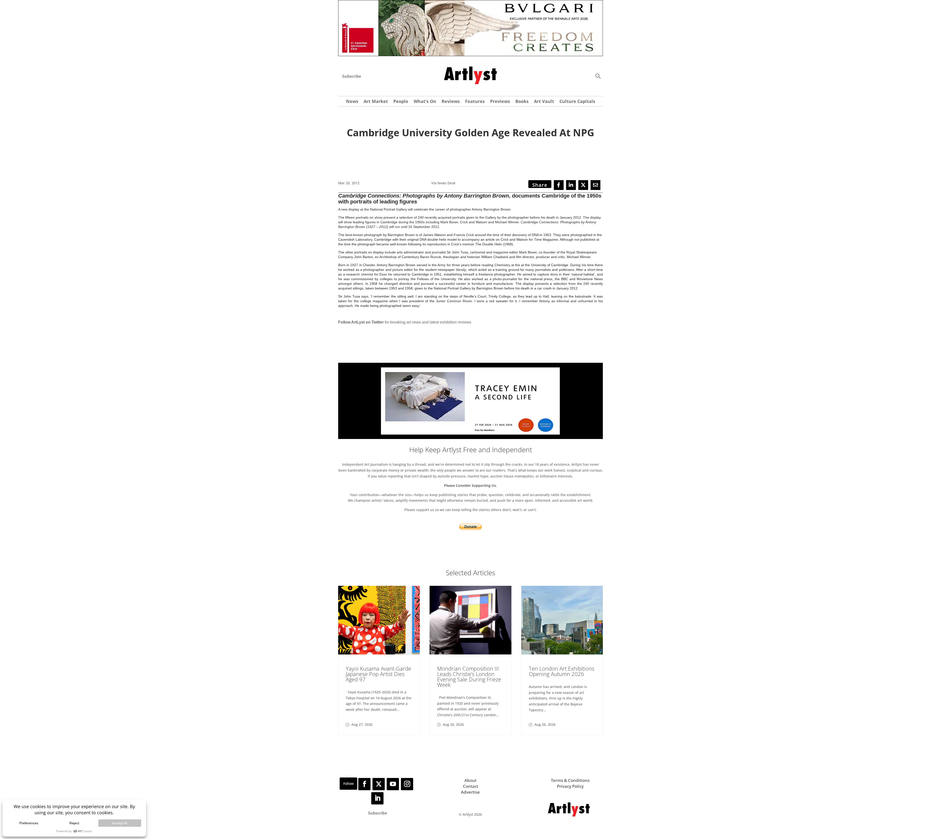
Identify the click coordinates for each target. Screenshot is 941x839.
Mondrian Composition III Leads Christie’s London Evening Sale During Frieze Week (469, 676)
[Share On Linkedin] (571, 185)
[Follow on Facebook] (364, 784)
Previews (500, 102)
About (470, 780)
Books (522, 102)
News (352, 102)
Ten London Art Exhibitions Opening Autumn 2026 (561, 671)
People (400, 102)
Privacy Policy (570, 786)
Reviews (451, 102)
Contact (470, 786)
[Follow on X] (378, 784)
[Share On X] (583, 185)
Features (475, 102)
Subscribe (351, 76)
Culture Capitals (577, 102)
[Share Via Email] (595, 185)
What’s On (425, 102)
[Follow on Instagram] (407, 784)
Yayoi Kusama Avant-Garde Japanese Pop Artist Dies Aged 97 (378, 674)
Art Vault (544, 102)
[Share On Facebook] (559, 185)
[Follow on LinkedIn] (377, 798)
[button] (598, 76)
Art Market (376, 102)
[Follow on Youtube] (393, 784)
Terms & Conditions (570, 780)
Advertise (470, 792)
